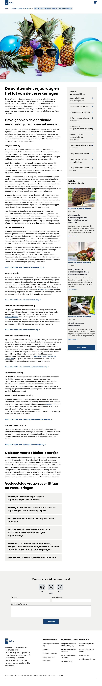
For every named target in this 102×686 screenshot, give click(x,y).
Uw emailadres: (57, 597)
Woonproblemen (48, 657)
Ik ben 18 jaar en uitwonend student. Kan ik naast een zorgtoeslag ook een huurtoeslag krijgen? (31, 509)
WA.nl (7, 8)
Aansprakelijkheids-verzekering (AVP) (77, 99)
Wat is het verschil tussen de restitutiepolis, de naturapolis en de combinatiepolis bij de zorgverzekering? (28, 532)
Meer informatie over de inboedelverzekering (23, 267)
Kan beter (51, 592)
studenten (50, 404)
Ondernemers (84, 655)
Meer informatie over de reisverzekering (21, 330)
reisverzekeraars (11, 317)
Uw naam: (14, 597)
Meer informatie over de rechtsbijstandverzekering (26, 367)
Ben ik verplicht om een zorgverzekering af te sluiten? (31, 557)
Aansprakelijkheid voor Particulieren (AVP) (68, 645)
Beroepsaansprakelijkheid (80, 112)
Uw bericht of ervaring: (19, 604)
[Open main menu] (95, 3)
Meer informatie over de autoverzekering (22, 300)
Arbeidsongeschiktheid (87, 659)
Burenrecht (46, 661)
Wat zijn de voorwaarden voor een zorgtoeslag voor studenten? (31, 520)
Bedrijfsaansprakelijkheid (79, 106)
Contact (54, 675)
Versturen (51, 622)
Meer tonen (81, 347)
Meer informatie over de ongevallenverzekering (24, 444)
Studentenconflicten (50, 653)
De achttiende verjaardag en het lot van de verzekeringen (53, 8)
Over (48, 675)
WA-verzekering (66, 661)
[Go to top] (98, 681)
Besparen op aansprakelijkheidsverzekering (81, 127)
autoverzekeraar (44, 289)
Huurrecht (46, 649)
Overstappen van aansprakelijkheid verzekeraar (76, 137)
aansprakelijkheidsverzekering (21, 8)
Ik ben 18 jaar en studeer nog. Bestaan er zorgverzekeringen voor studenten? (25, 498)
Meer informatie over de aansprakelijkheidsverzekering (27, 419)
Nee (59, 591)
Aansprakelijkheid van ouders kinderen (78, 160)
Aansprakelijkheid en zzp (79, 154)
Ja (42, 591)
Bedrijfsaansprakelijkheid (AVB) (68, 650)
